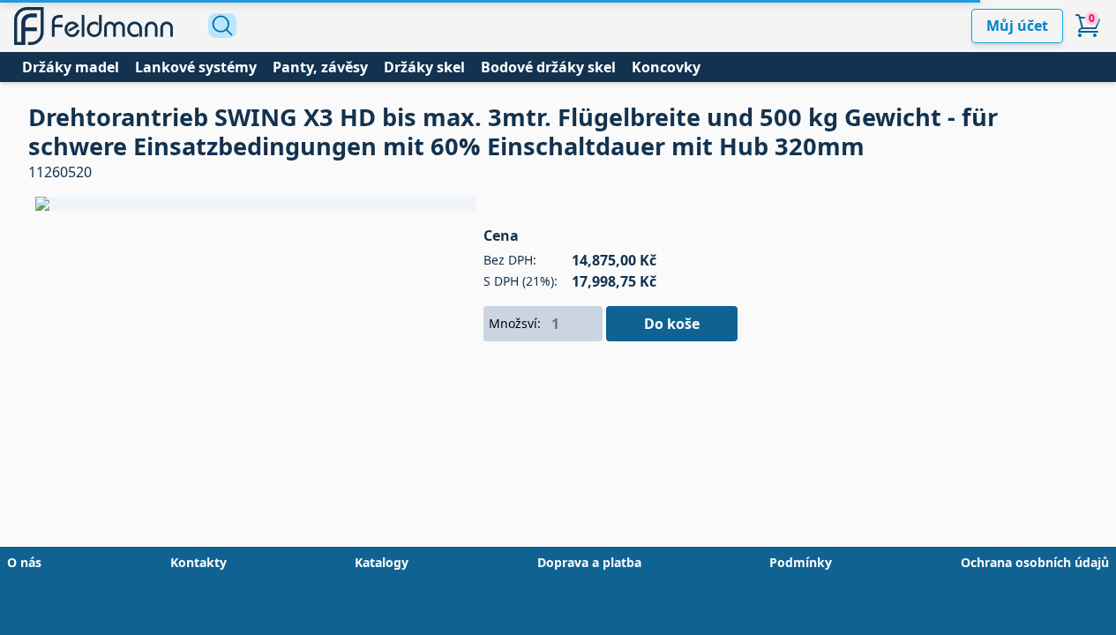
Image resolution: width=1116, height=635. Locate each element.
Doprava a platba (589, 562)
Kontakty (198, 562)
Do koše (672, 323)
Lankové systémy (196, 67)
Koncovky (666, 67)
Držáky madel (70, 67)
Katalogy (381, 562)
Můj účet (1017, 25)
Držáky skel (424, 67)
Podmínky (800, 562)
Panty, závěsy (320, 67)
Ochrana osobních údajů (1035, 562)
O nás (24, 562)
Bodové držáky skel (548, 67)
